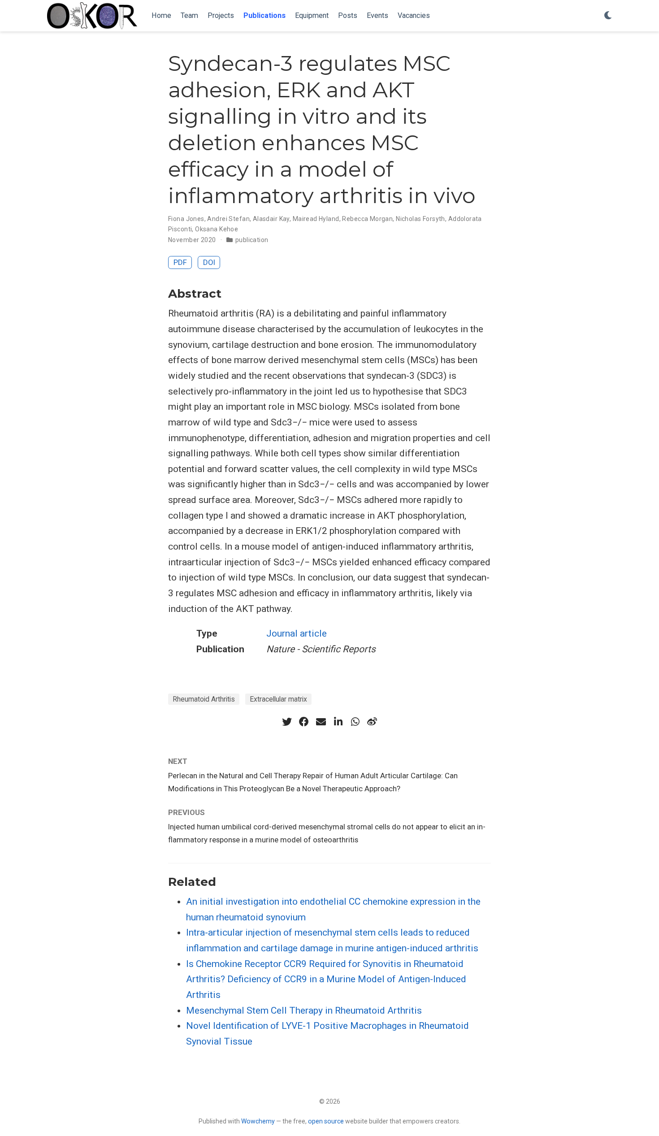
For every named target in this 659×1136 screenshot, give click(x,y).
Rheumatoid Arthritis (204, 699)
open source (326, 1121)
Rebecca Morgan (367, 218)
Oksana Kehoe (216, 229)
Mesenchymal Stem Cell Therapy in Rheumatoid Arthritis (304, 1010)
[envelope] (321, 721)
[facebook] (304, 721)
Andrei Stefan (228, 218)
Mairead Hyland (316, 218)
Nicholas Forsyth (420, 218)
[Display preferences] (608, 16)
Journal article (296, 633)
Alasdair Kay (271, 218)
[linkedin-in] (338, 721)
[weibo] (372, 721)
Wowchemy (258, 1121)
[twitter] (287, 721)
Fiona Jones (186, 218)
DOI (209, 262)
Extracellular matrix (278, 699)
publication (252, 239)
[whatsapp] (355, 721)
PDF (180, 262)
